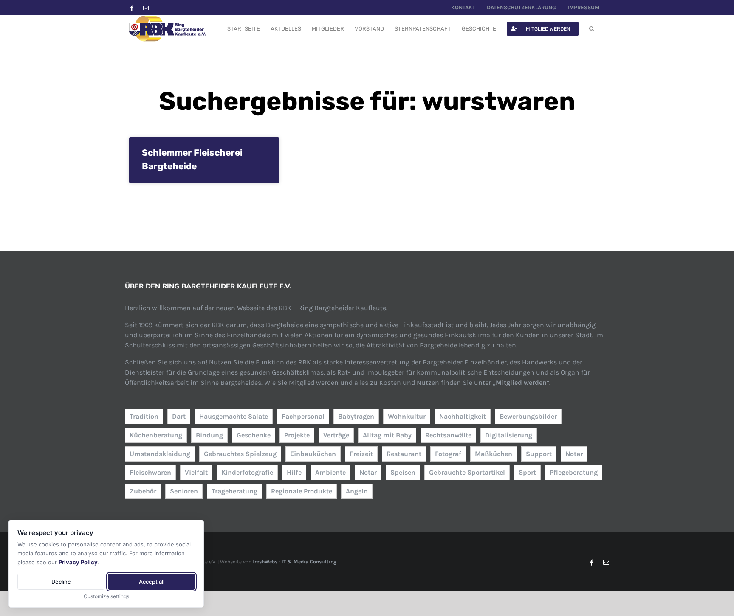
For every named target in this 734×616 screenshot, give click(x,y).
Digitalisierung (508, 435)
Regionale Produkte (301, 491)
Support (539, 454)
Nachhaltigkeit (462, 416)
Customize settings (106, 596)
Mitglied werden (521, 382)
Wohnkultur (407, 416)
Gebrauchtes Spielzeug (240, 454)
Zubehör (143, 491)
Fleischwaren (150, 472)
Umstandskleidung (160, 454)
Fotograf (448, 454)
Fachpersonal (303, 416)
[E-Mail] (146, 8)
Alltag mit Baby (387, 435)
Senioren (184, 491)
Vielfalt (196, 472)
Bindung (209, 435)
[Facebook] (132, 8)
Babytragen (356, 416)
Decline (61, 581)
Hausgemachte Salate (233, 416)
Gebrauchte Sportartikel (467, 472)
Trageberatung (234, 491)
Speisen (402, 472)
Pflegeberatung (574, 472)
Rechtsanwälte (448, 435)
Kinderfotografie (247, 472)
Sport (527, 472)
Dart (179, 416)
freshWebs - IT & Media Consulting (294, 562)
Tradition (144, 416)
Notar (574, 454)
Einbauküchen (313, 454)
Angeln (357, 491)
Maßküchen (493, 454)
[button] (591, 29)
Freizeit (361, 454)
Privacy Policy (78, 562)
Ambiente (330, 472)
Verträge (336, 435)
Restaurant (404, 454)
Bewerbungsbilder (528, 416)
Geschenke (254, 435)
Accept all (151, 581)
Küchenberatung (156, 435)
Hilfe (294, 472)
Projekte (297, 435)
